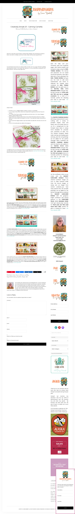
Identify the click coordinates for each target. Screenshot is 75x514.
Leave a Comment (33, 29)
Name (8, 317)
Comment (9, 300)
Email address (54, 304)
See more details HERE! (25, 208)
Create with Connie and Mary (38, 150)
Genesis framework (40, 509)
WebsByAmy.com (53, 509)
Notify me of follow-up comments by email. (14, 336)
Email (8, 323)
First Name (53, 309)
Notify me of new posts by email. (13, 340)
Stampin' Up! (25, 276)
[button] (55, 20)
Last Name (53, 315)
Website (8, 329)
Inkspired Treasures (37, 12)
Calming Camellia (17, 276)
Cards (14, 275)
